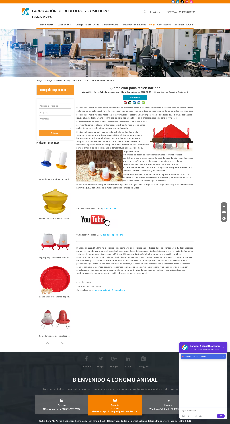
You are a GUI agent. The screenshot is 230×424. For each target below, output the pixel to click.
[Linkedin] (177, 1)
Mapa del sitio (148, 420)
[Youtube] (186, 1)
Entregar (55, 133)
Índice (159, 420)
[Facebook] (173, 1)
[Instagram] (191, 1)
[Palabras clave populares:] (145, 12)
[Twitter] (182, 1)
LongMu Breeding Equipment (174, 92)
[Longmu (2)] (25, 11)
